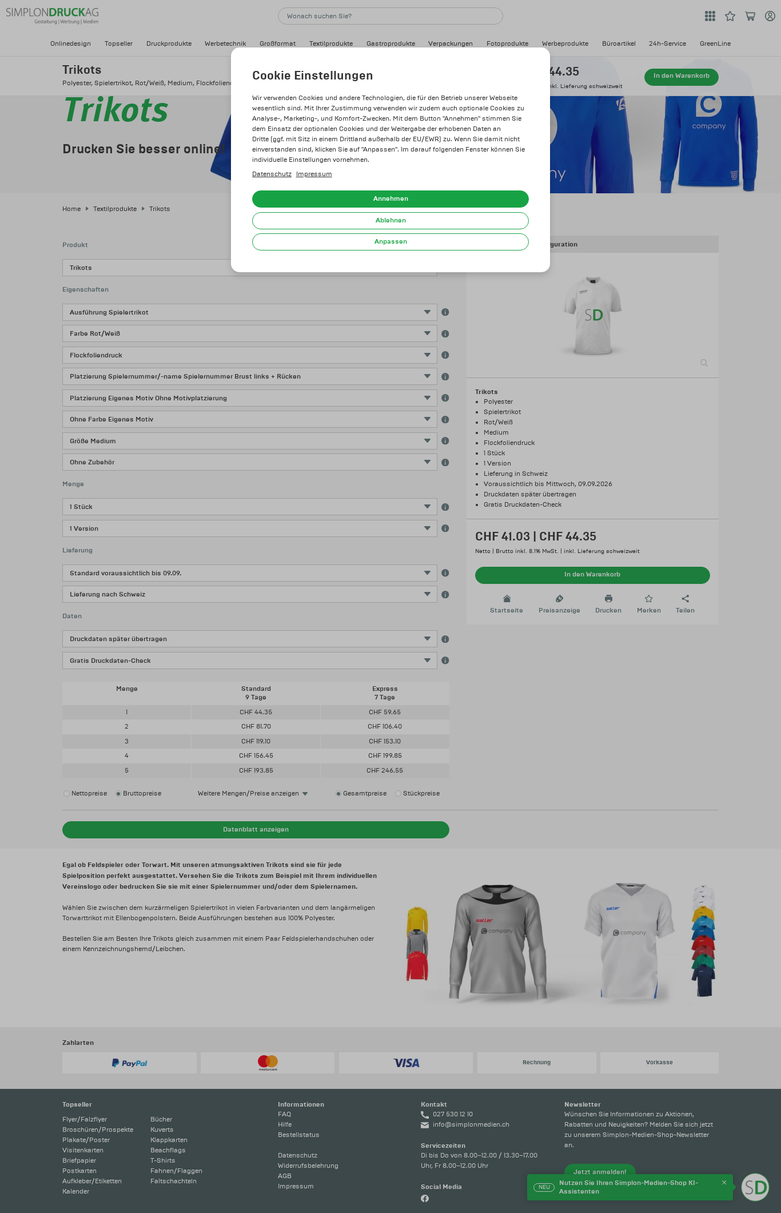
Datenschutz (272, 174)
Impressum (314, 174)
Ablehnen (391, 220)
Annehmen (390, 198)
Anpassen (390, 241)
